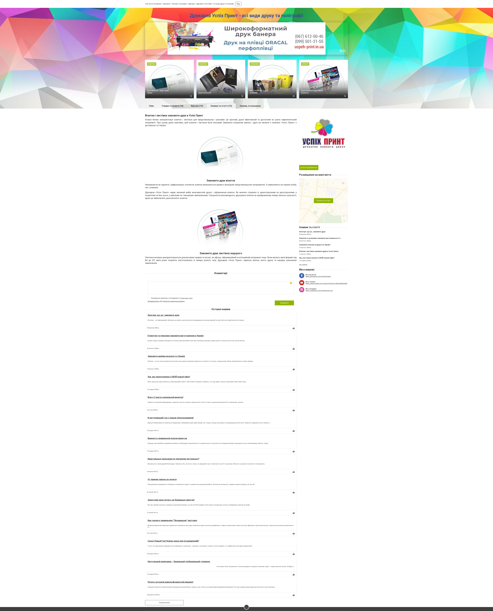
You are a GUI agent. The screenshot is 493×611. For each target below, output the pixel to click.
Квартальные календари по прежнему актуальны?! (173, 459)
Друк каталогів (204, 93)
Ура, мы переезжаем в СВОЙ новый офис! (169, 377)
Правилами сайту (186, 298)
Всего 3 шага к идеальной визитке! (165, 397)
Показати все (164, 603)
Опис (151, 106)
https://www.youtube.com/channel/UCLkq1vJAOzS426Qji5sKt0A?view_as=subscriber (327, 283)
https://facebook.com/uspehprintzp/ (318, 276)
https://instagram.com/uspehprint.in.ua (319, 290)
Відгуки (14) (197, 106)
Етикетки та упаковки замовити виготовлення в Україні (175, 335)
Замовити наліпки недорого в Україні (166, 356)
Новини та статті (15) (221, 106)
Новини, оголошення (250, 106)
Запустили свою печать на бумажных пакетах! (171, 500)
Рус (238, 4)
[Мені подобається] (294, 328)
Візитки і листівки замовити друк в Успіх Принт (319, 251)
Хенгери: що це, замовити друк (163, 315)
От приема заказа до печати (162, 479)
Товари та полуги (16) (172, 106)
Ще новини (303, 264)
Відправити (284, 303)
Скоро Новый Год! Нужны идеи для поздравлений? (173, 541)
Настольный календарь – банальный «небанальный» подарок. (179, 561)
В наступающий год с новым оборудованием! (171, 418)
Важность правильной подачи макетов (167, 438)
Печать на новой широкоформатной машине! (170, 582)
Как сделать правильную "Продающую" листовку (172, 520)
